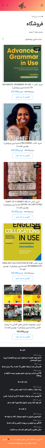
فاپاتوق (5, 439)
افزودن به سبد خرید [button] (23, 97)
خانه (39, 16)
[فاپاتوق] (22, 5)
